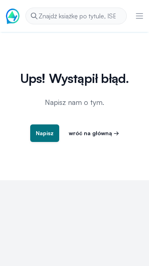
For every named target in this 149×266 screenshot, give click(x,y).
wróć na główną (94, 133)
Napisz (45, 133)
